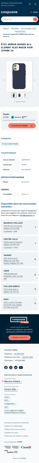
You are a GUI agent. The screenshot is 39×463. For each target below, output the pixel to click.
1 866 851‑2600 (27, 357)
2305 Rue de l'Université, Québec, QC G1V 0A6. (13, 227)
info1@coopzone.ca (27, 215)
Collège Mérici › (10, 404)
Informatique (15, 28)
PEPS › (7, 400)
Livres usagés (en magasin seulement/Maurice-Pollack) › (15, 411)
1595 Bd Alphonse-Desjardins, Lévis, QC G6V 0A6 (13, 276)
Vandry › (7, 397)
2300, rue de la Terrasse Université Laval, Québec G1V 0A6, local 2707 (13, 304)
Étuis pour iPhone (20, 31)
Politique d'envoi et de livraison (14, 429)
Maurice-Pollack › (13, 381)
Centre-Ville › (11, 389)
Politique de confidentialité (13, 426)
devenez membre (7, 5)
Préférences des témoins (16, 436)
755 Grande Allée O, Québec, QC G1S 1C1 (11, 290)
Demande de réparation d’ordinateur (16, 423)
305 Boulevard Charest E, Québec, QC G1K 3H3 (13, 243)
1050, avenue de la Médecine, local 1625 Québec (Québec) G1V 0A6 (13, 260)
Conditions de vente (11, 433)
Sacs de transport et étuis (28, 28)
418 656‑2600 (19, 354)
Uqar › (6, 407)
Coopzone (6, 28)
